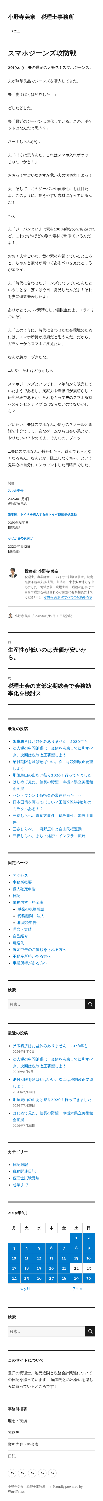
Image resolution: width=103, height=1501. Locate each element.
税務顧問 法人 (30, 915)
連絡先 (18, 942)
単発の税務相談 (32, 909)
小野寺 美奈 (23, 616)
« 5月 (25, 1288)
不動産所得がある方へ (32, 956)
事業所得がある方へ (30, 962)
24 (14, 1278)
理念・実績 (22, 929)
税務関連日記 (24, 1171)
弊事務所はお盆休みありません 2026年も (50, 741)
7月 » (77, 1288)
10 (14, 1258)
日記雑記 (66, 616)
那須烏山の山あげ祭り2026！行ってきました (52, 775)
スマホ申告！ (17, 491)
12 (39, 1258)
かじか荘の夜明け (20, 538)
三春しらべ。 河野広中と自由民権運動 (47, 829)
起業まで (20, 1184)
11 (26, 1258)
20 (51, 1268)
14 (64, 1258)
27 (51, 1278)
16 (88, 1258)
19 (39, 1268)
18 (27, 1268)
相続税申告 (27, 922)
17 (14, 1268)
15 (76, 1258)
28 (64, 1278)
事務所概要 (22, 882)
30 (88, 1278)
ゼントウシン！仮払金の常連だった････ (47, 795)
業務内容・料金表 (28, 902)
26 (39, 1278)
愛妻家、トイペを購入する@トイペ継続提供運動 (42, 514)
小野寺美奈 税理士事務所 (44, 16)
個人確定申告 (24, 888)
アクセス (20, 875)
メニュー (17, 31)
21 (64, 1268)
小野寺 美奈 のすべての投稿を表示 (68, 597)
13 (51, 1258)
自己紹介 (20, 936)
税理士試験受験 (26, 1178)
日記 (16, 895)
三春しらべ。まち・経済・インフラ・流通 (49, 835)
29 (76, 1278)
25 (26, 1278)
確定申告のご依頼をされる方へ (39, 949)
